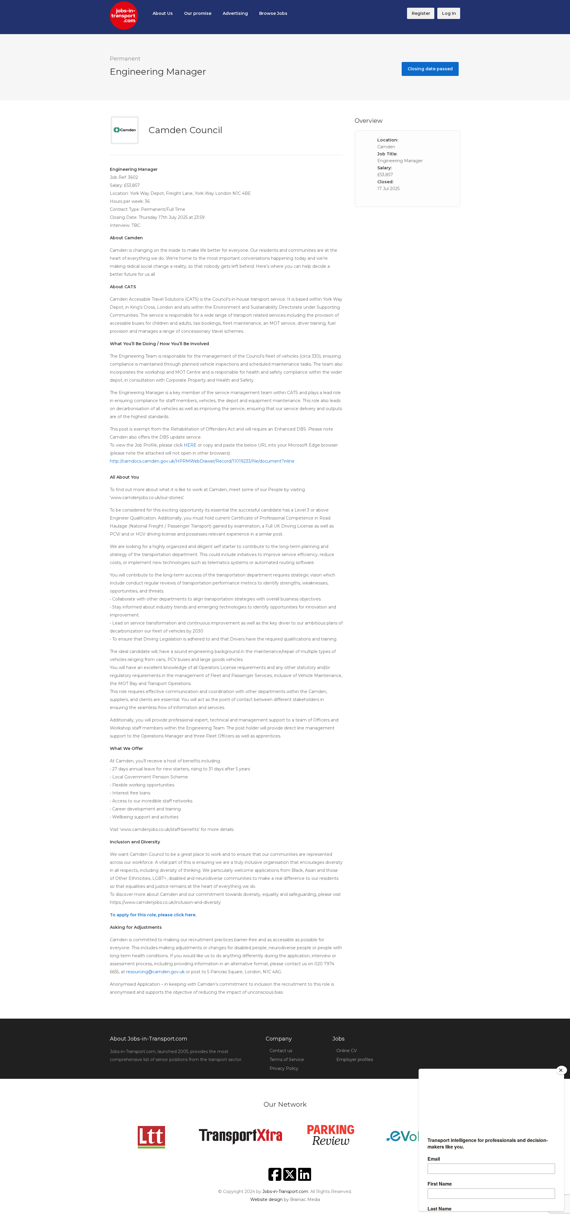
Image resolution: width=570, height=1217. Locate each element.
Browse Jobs (273, 13)
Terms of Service (287, 1059)
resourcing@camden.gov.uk (155, 971)
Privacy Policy (284, 1068)
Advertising (235, 13)
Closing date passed (430, 68)
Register (421, 13)
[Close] (561, 1070)
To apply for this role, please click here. (153, 914)
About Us (163, 13)
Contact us (281, 1050)
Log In (449, 13)
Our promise (197, 13)
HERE (191, 445)
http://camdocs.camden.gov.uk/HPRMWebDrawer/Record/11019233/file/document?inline (202, 461)
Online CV (346, 1050)
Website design (266, 1199)
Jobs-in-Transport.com (285, 1191)
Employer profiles (354, 1059)
